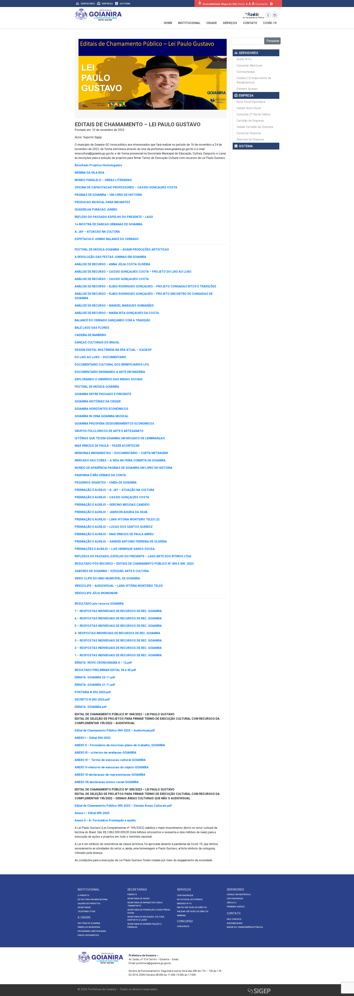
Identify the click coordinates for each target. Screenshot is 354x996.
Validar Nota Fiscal (249, 108)
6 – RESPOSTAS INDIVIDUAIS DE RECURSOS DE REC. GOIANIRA (118, 618)
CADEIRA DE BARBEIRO (90, 335)
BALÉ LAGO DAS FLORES (92, 327)
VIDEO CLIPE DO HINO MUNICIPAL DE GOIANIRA (107, 578)
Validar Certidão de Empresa (255, 127)
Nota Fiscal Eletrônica (251, 102)
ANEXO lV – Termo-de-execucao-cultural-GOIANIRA (110, 760)
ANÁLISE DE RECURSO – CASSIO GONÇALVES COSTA (112, 279)
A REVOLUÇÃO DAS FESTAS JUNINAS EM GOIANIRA (110, 257)
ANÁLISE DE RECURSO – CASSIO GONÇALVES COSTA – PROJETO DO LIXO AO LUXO (133, 271)
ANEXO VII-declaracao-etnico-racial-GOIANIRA (107, 782)
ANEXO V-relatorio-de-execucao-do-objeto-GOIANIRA (112, 767)
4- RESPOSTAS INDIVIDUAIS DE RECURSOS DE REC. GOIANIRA (117, 633)
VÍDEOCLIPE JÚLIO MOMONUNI (96, 593)
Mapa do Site (229, 4)
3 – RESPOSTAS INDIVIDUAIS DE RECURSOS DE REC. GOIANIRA (118, 640)
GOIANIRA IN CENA (87, 416)
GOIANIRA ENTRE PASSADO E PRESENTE (103, 394)
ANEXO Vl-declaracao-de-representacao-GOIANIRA (110, 774)
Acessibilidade (211, 4)
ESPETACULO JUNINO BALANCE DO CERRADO (107, 239)
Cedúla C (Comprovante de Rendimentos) (254, 80)
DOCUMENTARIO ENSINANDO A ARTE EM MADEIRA (110, 372)
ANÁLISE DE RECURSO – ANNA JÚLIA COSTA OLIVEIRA (112, 264)
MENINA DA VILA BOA (89, 172)
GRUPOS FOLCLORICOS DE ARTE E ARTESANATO (109, 431)
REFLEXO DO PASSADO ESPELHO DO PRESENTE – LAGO (114, 217)
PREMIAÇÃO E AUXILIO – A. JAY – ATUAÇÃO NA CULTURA (114, 490)
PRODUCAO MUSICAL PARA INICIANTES (102, 202)
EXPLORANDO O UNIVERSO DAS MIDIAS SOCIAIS (109, 379)
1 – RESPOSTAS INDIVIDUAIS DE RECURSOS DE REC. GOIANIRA (118, 655)
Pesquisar (273, 41)
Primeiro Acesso (247, 89)
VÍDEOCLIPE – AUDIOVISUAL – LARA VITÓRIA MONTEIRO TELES (119, 585)
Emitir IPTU (244, 59)
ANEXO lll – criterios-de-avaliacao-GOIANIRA (105, 752)
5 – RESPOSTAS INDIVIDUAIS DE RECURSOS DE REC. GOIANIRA (118, 626)
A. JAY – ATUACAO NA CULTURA (97, 231)
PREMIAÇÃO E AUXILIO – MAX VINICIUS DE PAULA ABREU (114, 534)
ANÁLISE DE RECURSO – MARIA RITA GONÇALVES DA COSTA (117, 313)
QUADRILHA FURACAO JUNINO (96, 209)
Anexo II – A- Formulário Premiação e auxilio (105, 820)
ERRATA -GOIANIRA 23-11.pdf (95, 677)
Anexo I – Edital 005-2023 (92, 813)
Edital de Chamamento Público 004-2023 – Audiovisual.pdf (115, 730)
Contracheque (246, 72)
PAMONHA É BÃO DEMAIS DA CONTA (100, 475)
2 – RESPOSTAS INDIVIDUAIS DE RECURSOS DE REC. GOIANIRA (118, 648)
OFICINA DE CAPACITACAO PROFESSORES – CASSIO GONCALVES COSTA (126, 187)
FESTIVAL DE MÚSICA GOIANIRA (97, 386)
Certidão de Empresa (250, 120)
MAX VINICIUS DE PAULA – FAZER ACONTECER (107, 445)
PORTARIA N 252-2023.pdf (93, 692)
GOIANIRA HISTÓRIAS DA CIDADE (98, 401)
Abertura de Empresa (250, 139)
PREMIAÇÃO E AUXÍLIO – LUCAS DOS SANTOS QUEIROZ (114, 527)
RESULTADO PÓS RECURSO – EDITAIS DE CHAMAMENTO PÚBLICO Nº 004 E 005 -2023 (134, 563)
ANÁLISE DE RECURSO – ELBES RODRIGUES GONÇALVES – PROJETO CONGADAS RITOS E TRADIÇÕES (145, 286)
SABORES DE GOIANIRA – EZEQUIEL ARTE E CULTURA (112, 571)
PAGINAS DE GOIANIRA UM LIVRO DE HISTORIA (140, 468)
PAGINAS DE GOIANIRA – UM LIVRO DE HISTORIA (108, 195)
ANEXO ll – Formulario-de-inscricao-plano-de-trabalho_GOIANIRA (120, 745)
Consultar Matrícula (249, 65)
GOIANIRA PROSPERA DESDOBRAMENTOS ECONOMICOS (114, 423)
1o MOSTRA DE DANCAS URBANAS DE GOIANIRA (108, 224)
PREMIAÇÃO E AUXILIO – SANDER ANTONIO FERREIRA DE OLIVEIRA (121, 541)
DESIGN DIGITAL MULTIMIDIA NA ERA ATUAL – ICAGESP (113, 350)
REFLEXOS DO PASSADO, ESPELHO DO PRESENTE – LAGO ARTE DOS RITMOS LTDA (133, 556)
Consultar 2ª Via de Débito (254, 114)
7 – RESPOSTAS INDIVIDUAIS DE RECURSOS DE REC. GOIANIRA (118, 611)
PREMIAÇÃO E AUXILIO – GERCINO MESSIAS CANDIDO (112, 504)
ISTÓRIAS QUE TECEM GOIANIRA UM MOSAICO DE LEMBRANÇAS (120, 438)
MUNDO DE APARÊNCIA (91, 468)
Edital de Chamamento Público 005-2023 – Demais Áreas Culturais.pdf (123, 805)
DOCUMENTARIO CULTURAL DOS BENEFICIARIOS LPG (112, 364)
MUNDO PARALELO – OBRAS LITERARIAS (103, 180)
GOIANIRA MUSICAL (115, 416)
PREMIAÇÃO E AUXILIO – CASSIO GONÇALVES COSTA (112, 497)
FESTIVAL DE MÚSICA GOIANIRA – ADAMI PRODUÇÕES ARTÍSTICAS (122, 249)
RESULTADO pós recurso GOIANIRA (99, 603)
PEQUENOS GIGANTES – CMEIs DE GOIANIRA (106, 482)
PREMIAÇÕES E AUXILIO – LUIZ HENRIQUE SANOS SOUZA (115, 549)
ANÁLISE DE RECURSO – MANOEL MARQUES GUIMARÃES (114, 305)
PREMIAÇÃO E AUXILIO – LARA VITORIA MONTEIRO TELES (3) (117, 519)
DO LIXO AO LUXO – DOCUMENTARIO (100, 357)
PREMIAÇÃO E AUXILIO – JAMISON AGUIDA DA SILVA (111, 512)
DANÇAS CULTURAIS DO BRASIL (97, 342)
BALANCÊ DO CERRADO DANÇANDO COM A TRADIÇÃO (112, 320)
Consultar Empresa (249, 133)
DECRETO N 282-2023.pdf (92, 699)
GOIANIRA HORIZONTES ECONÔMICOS (101, 409)
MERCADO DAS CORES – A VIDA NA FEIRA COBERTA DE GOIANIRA (120, 460)
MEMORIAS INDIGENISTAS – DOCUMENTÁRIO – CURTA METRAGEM (121, 453)
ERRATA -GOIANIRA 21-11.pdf (95, 684)
